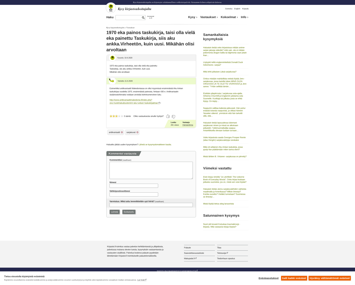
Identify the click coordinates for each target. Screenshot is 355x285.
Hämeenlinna (187, 125)
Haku (110, 17)
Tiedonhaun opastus (226, 258)
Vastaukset (208, 17)
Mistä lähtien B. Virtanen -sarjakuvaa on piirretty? (225, 156)
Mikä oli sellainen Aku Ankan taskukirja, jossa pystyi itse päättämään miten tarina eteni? (223, 148)
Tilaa (219, 247)
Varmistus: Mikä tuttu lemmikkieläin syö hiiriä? (132, 201)
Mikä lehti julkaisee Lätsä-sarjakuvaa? (219, 71)
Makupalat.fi (189, 258)
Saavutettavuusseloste (194, 253)
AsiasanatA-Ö (150, 17)
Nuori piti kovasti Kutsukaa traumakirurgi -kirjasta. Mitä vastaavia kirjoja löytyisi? (221, 225)
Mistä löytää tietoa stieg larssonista (218, 203)
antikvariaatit (114, 132)
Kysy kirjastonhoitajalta (115, 27)
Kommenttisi (116, 160)
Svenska (228, 9)
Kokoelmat (228, 17)
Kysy (191, 17)
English (237, 9)
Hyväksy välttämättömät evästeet (330, 278)
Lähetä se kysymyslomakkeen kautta (155, 144)
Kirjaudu (245, 9)
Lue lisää (140, 280)
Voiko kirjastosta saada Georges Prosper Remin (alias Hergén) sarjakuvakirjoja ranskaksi (224, 138)
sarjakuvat (130, 132)
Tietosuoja (221, 253)
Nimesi (113, 182)
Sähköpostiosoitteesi (120, 191)
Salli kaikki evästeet (294, 278)
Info (243, 17)
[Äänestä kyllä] (168, 116)
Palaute (187, 247)
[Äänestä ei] (173, 117)
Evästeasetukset (269, 278)
